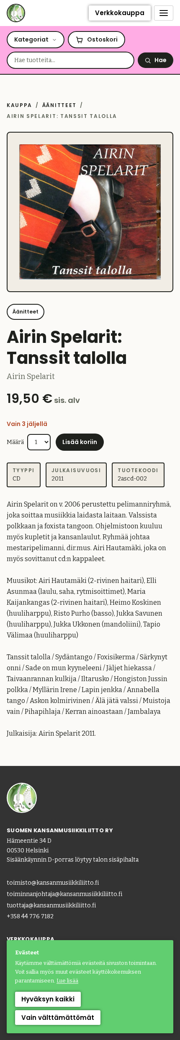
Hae (160, 60)
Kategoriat (31, 39)
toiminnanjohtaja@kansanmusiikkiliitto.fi (64, 894)
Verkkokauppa (119, 12)
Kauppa (19, 105)
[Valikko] (163, 13)
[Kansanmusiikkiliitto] (16, 13)
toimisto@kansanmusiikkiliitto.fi (53, 882)
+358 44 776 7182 (30, 916)
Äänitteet (59, 105)
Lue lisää (67, 980)
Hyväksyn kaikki (48, 999)
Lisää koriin (79, 442)
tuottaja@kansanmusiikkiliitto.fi (51, 905)
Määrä (15, 442)
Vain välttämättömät (57, 1017)
